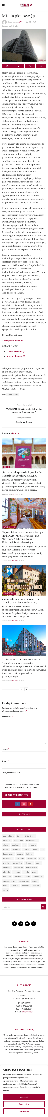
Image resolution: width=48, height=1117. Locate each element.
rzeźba (27, 876)
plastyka (6, 872)
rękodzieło (38, 876)
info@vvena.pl (27, 1012)
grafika (26, 849)
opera (38, 863)
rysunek (18, 876)
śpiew (5, 890)
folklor (6, 849)
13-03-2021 (20, 681)
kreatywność (8, 854)
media (41, 858)
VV (20, 22)
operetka (7, 867)
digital (6, 845)
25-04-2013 (31, 22)
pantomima (18, 867)
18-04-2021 (20, 621)
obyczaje (29, 863)
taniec (34, 881)
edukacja (15, 845)
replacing (7, 876)
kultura (29, 854)
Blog (6, 467)
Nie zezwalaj (24, 1111)
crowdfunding (32, 840)
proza (34, 872)
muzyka (6, 863)
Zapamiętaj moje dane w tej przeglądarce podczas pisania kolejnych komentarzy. (22, 785)
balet (19, 836)
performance (31, 867)
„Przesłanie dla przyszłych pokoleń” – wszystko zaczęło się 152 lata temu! (21, 474)
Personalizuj (24, 1104)
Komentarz (7, 716)
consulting (18, 840)
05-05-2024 (20, 494)
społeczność (24, 881)
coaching (7, 840)
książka (20, 854)
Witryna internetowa (11, 773)
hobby (35, 849)
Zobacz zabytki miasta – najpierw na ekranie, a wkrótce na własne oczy (20, 600)
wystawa (36, 885)
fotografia (16, 849)
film (24, 845)
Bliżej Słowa (30, 836)
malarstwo (31, 858)
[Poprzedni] (22, 689)
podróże (17, 872)
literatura (20, 858)
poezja (26, 872)
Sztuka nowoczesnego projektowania (21, 659)
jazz (42, 849)
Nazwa (5, 749)
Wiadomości (9, 527)
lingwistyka (8, 858)
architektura (13, 394)
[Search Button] (43, 906)
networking (17, 863)
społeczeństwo (9, 881)
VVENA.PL (15, 885)
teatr (5, 885)
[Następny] (26, 689)
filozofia (32, 845)
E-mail (5, 761)
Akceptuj (24, 1097)
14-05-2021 (20, 560)
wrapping (25, 885)
